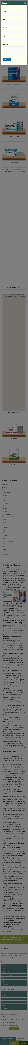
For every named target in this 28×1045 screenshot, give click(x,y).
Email (4, 19)
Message (5, 44)
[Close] (25, 3)
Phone (5, 28)
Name (5, 11)
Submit (7, 59)
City (4, 36)
